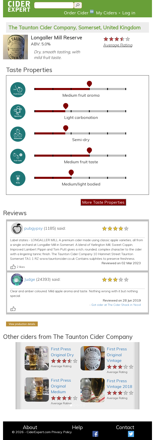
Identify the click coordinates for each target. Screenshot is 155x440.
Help (77, 427)
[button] (19, 375)
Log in (128, 13)
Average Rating (118, 44)
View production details (22, 324)
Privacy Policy (61, 432)
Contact (125, 427)
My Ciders (107, 13)
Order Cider (79, 12)
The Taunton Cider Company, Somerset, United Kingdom (74, 27)
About (30, 427)
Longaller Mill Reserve (56, 37)
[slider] (117, 38)
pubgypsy (33, 228)
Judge (29, 279)
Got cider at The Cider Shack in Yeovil (116, 305)
